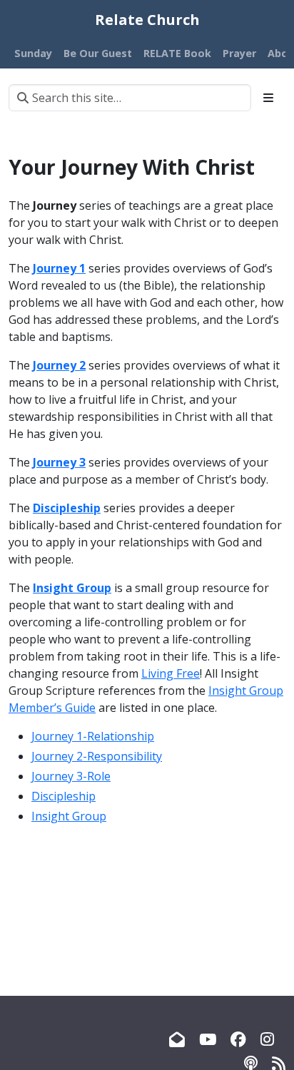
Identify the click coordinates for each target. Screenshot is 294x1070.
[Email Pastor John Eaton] (177, 1039)
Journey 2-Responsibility (96, 756)
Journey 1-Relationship (92, 736)
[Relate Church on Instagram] (267, 1039)
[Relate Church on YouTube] (207, 1039)
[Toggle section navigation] (268, 97)
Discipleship (63, 796)
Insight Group (68, 816)
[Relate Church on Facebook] (238, 1039)
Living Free (170, 673)
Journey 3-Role (71, 776)
